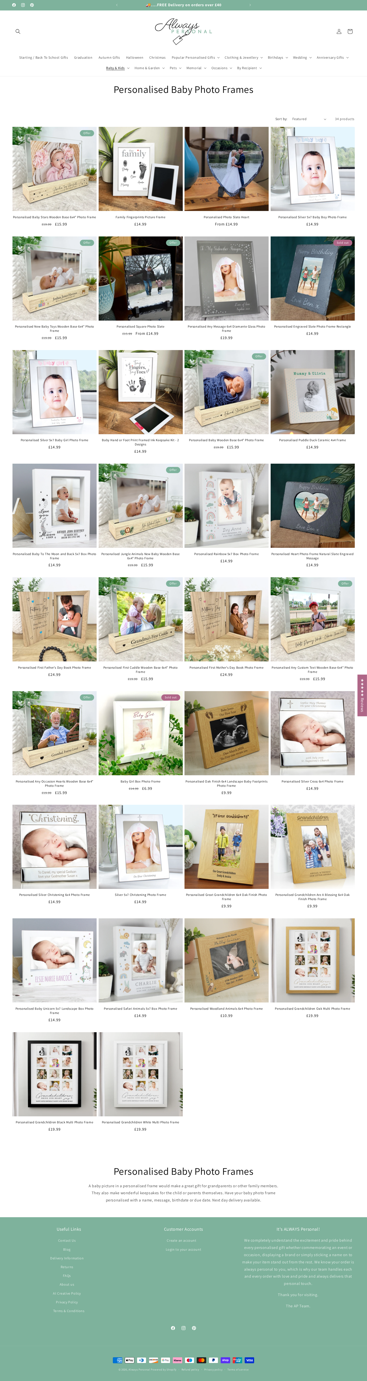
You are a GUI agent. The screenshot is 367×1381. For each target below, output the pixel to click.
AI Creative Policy (67, 1293)
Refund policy (190, 1369)
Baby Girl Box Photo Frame (141, 781)
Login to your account (183, 1249)
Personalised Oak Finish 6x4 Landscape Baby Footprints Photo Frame (226, 783)
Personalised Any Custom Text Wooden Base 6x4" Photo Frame (312, 670)
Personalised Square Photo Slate (141, 327)
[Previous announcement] (116, 5)
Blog (66, 1249)
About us (67, 1284)
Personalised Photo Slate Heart (226, 217)
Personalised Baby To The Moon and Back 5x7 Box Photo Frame (54, 556)
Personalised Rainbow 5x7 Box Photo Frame (226, 554)
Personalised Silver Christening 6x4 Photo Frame (54, 895)
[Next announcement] (250, 5)
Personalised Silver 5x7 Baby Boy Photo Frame (312, 217)
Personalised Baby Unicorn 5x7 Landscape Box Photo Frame (54, 1011)
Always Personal (139, 1369)
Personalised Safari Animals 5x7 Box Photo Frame (140, 1009)
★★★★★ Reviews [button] (362, 695)
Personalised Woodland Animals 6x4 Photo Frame (226, 1009)
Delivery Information (67, 1258)
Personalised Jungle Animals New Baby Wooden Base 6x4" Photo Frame (140, 556)
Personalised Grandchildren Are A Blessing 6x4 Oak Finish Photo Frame (312, 897)
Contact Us (67, 1240)
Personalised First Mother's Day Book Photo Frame (226, 668)
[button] (17, 31)
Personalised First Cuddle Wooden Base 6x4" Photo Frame (140, 670)
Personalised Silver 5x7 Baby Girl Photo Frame (54, 440)
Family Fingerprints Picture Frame (140, 217)
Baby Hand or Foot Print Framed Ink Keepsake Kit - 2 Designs (140, 442)
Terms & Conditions (69, 1310)
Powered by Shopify (164, 1369)
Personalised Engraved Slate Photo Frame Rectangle (312, 327)
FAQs (67, 1275)
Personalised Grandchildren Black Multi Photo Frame (54, 1122)
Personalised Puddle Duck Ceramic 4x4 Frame (312, 440)
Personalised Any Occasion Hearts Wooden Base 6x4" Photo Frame (54, 783)
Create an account (181, 1240)
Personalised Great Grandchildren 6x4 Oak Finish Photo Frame (226, 897)
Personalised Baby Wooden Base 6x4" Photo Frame (226, 440)
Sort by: (281, 119)
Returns (67, 1266)
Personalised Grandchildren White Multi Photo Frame (140, 1122)
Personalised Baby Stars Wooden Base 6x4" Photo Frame (54, 217)
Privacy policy (213, 1369)
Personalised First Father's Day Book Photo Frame (54, 668)
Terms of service (237, 1369)
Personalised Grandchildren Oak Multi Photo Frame (312, 1009)
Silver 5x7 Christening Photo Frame (140, 895)
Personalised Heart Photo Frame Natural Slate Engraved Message (312, 556)
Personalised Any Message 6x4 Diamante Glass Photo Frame (226, 329)
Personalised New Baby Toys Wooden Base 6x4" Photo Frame (54, 329)
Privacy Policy (67, 1302)
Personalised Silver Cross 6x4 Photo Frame (313, 781)
